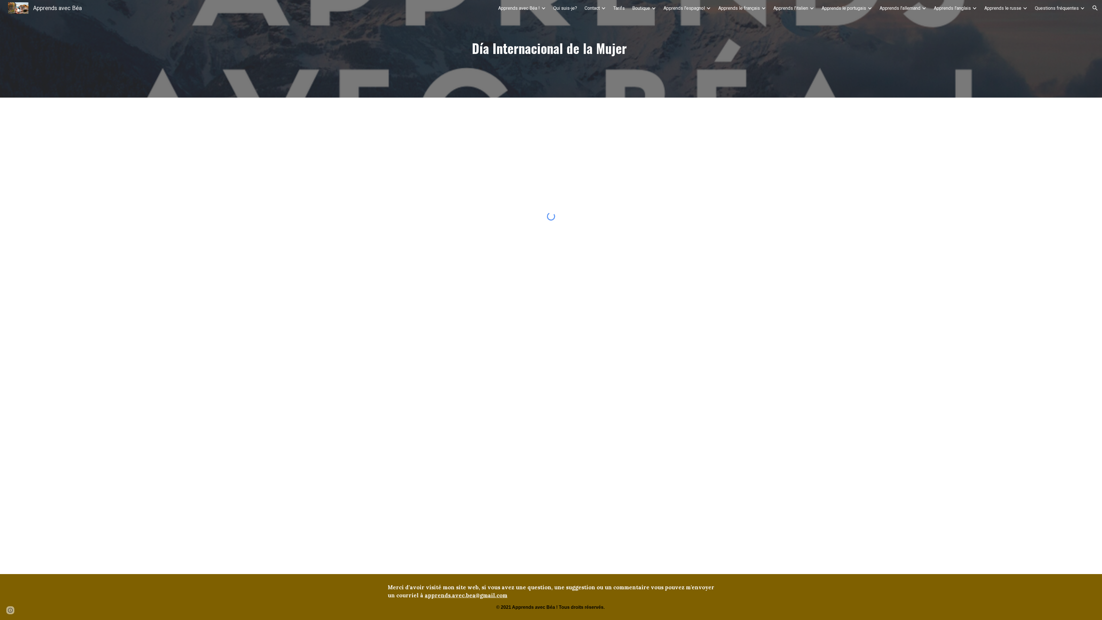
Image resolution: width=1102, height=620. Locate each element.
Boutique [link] (641, 8)
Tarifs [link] (619, 8)
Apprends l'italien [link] (790, 8)
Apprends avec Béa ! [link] (519, 8)
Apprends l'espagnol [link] (684, 8)
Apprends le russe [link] (1002, 8)
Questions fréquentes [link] (1057, 8)
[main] (551, 49)
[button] (1095, 8)
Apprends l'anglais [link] (952, 8)
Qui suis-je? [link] (565, 8)
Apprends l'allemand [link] (900, 8)
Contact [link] (592, 8)
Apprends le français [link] (739, 8)
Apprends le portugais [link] (844, 8)
